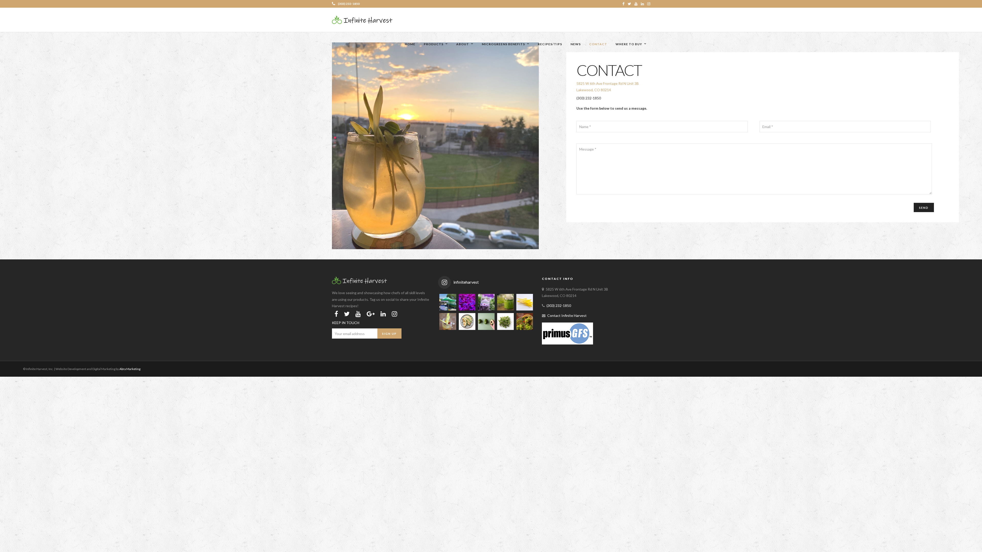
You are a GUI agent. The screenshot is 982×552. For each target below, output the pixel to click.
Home (410, 44)
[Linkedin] (642, 4)
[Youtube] (636, 4)
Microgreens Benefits (503, 44)
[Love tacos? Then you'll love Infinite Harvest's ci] (524, 321)
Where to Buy (629, 44)
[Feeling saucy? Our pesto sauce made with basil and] (505, 302)
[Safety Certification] (567, 343)
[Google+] (371, 314)
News (576, 44)
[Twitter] (347, 314)
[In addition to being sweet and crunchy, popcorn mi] (524, 302)
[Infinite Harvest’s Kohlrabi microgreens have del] (467, 321)
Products (433, 44)
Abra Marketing (129, 369)
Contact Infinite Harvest (567, 315)
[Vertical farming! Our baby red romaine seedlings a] (467, 302)
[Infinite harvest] (359, 283)
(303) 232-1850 (349, 4)
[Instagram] (648, 4)
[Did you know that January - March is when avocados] (486, 321)
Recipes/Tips (550, 44)
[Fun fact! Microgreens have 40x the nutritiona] (505, 321)
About (462, 44)
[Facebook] (336, 314)
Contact (598, 44)
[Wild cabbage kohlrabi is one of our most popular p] (486, 302)
